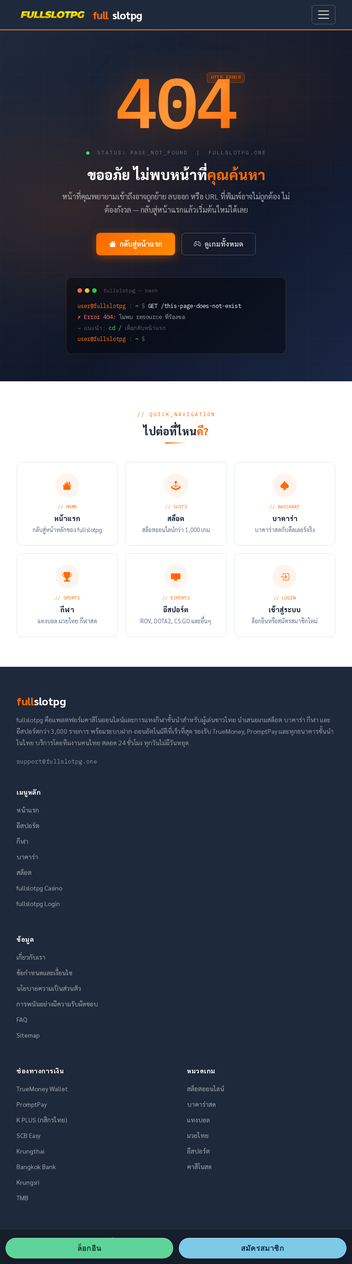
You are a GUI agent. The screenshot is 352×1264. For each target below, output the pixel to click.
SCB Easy (28, 1135)
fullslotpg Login (38, 903)
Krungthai (30, 1151)
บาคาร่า (27, 856)
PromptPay (31, 1104)
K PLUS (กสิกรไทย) (41, 1120)
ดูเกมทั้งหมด (223, 243)
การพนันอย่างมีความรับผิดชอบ (57, 1004)
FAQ (21, 1019)
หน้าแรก (27, 810)
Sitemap (27, 1035)
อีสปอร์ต (27, 825)
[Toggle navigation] (324, 14)
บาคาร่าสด (201, 1104)
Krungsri (27, 1182)
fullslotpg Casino (39, 888)
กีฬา (22, 841)
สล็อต (24, 872)
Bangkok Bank (36, 1166)
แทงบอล (198, 1120)
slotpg (117, 15)
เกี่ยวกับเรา (30, 957)
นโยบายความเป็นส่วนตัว (48, 988)
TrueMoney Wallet (42, 1088)
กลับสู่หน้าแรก (141, 243)
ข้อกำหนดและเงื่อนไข (44, 972)
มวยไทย (198, 1135)
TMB (22, 1197)
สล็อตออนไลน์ (205, 1088)
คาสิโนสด (199, 1166)
